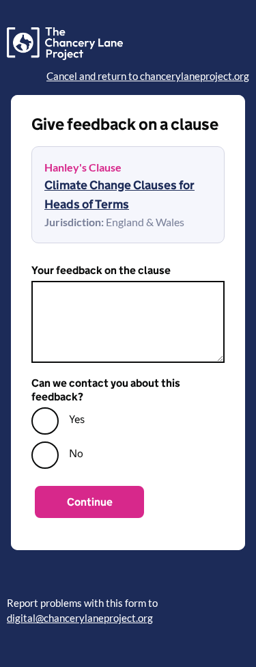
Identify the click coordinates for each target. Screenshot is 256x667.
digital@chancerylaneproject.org (80, 618)
